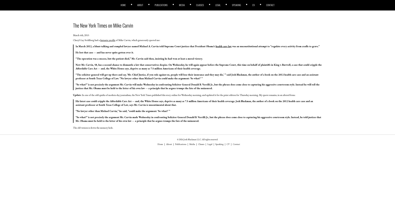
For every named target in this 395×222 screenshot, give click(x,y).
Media (182, 5)
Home (123, 5)
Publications (161, 5)
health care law (224, 46)
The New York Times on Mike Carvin (103, 25)
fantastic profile (107, 40)
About (140, 5)
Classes (200, 5)
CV (253, 5)
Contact (270, 5)
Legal (218, 5)
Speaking (236, 5)
